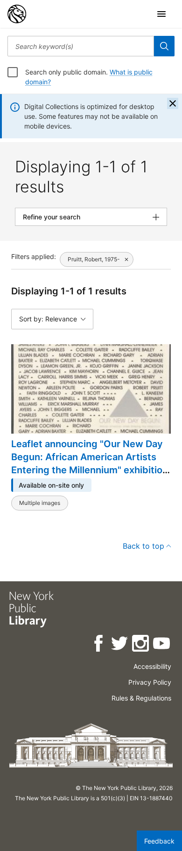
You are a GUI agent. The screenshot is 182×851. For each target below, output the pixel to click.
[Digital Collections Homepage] (16, 14)
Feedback (159, 841)
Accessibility (152, 666)
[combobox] (80, 46)
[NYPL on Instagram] (141, 644)
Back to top (143, 546)
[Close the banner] (172, 103)
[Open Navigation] (161, 14)
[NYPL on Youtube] (162, 644)
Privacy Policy (149, 682)
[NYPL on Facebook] (99, 644)
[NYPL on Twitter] (120, 644)
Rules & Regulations (141, 698)
